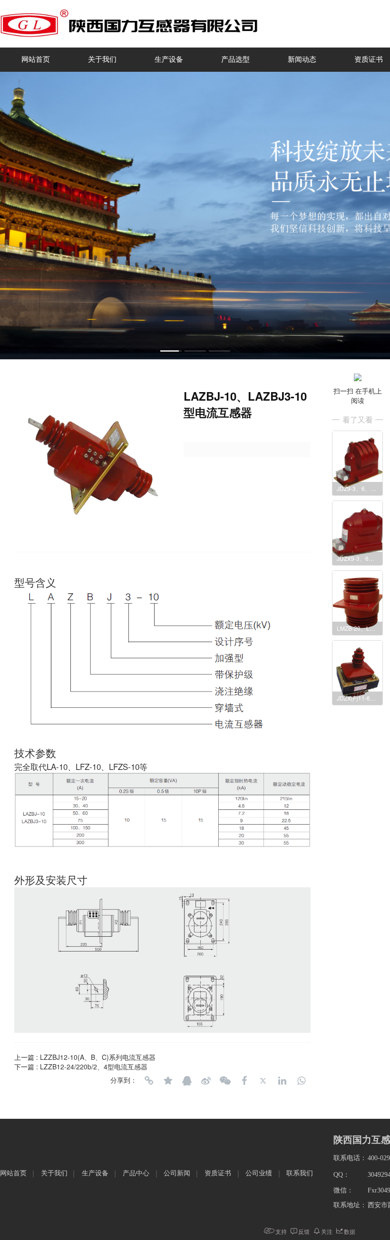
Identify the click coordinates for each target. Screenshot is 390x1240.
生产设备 (169, 59)
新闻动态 (302, 59)
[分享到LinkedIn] (282, 1080)
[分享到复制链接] (148, 1080)
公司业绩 (258, 1173)
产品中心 (136, 1173)
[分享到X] (263, 1080)
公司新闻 (177, 1173)
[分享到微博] (206, 1080)
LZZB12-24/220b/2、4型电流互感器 (93, 1066)
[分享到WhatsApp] (301, 1080)
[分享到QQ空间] (168, 1080)
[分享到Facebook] (244, 1080)
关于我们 (102, 59)
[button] (171, 351)
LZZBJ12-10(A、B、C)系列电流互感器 (98, 1057)
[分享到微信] (225, 1080)
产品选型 (235, 59)
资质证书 (218, 1173)
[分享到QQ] (187, 1080)
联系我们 (299, 1173)
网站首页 (35, 59)
